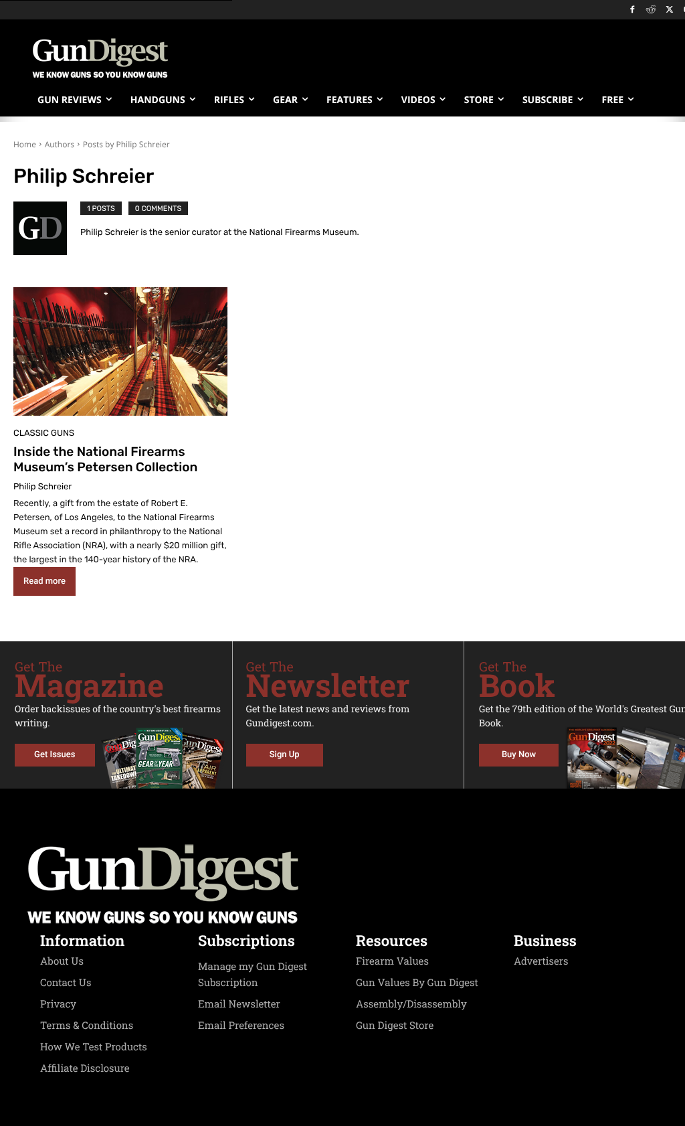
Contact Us (65, 982)
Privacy (58, 1004)
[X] (669, 10)
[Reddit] (651, 10)
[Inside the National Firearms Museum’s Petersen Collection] (120, 351)
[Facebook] (632, 10)
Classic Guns (43, 433)
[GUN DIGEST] (342, 884)
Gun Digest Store (394, 1025)
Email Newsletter (239, 1004)
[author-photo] (46, 228)
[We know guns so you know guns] (100, 58)
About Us (62, 961)
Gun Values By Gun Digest (417, 982)
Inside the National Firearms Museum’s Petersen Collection (105, 459)
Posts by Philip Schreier (126, 144)
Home (24, 144)
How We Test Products (93, 1047)
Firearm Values (392, 961)
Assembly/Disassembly (411, 1004)
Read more (44, 581)
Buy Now (519, 755)
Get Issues (54, 755)
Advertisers (541, 961)
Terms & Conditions (86, 1025)
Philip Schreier (42, 487)
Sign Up (285, 755)
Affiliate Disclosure (85, 1068)
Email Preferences (241, 1025)
